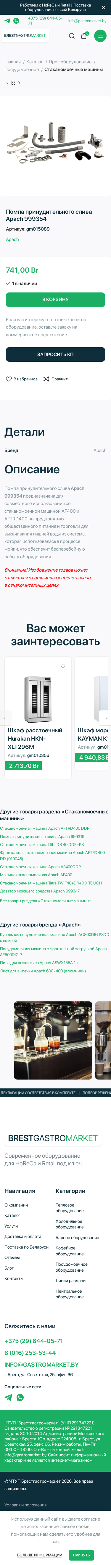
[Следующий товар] (19, 83)
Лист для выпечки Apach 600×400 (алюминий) (43, 971)
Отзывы (12, 1257)
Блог (9, 1268)
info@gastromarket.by (87, 20)
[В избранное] (63, 666)
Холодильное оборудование (70, 1224)
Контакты (13, 1278)
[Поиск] (72, 36)
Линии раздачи (71, 1280)
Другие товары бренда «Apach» (40, 924)
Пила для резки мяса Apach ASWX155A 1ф (39, 962)
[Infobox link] (55, 1505)
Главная (13, 62)
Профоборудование (70, 62)
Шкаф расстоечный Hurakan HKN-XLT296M (35, 738)
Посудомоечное (22, 69)
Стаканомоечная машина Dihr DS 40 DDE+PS (42, 844)
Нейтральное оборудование (70, 1294)
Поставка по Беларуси (26, 1247)
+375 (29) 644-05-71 (33, 1340)
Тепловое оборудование (70, 1208)
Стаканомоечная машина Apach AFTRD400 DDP (44, 828)
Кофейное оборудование (70, 1251)
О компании (16, 1205)
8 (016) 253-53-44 (30, 1352)
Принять (81, 1555)
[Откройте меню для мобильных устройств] (100, 36)
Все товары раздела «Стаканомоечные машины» (46, 900)
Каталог (35, 62)
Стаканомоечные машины (73, 69)
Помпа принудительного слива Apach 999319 (42, 836)
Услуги (11, 1226)
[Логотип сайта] (25, 35)
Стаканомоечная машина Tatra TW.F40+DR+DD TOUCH (51, 883)
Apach (12, 239)
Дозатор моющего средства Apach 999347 (40, 891)
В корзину (55, 299)
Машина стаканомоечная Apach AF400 (36, 874)
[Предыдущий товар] (7, 83)
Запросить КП (55, 354)
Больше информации (39, 1555)
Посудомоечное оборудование (72, 1267)
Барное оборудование (77, 1237)
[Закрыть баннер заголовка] (103, 7)
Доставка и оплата (22, 1236)
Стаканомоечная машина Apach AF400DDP (40, 866)
